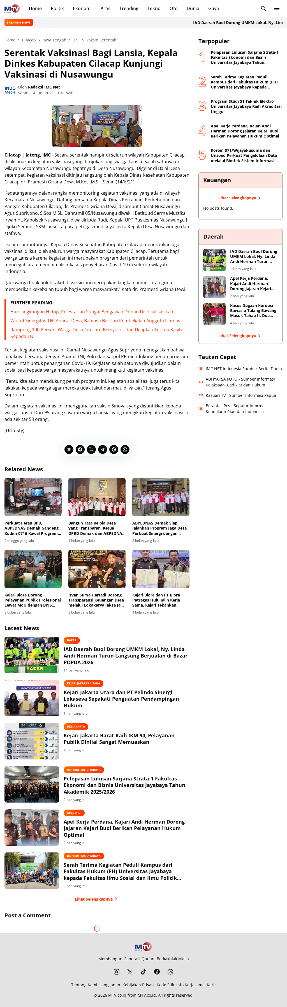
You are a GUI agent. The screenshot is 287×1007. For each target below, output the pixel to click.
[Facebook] (80, 449)
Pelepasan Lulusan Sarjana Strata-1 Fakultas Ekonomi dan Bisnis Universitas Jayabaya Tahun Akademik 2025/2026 (124, 785)
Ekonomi (82, 8)
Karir (211, 984)
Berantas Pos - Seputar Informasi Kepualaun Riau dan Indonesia (237, 408)
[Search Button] (263, 8)
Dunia (193, 8)
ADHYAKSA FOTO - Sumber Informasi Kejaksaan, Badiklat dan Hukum (240, 382)
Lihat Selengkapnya (94, 899)
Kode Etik (165, 984)
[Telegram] (102, 449)
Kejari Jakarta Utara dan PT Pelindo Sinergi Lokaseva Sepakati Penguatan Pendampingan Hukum (121, 699)
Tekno (154, 8)
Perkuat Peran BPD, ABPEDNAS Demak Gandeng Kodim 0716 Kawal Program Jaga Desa (31, 528)
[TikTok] (143, 971)
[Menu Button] (277, 8)
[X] (91, 449)
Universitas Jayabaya (84, 769)
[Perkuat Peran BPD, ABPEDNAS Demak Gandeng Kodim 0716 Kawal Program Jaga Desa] (33, 497)
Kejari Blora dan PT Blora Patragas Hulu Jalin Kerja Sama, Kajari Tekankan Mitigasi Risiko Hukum (156, 600)
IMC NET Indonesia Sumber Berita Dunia (244, 368)
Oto (174, 8)
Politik (57, 8)
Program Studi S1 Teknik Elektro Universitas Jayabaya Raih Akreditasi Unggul (246, 106)
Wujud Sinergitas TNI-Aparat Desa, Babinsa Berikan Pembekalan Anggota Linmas (95, 321)
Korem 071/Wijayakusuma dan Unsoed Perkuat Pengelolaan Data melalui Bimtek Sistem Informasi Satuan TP (244, 155)
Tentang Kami (84, 984)
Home (35, 8)
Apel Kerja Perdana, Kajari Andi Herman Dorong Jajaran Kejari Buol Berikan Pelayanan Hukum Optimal (124, 828)
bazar (72, 640)
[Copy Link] (68, 449)
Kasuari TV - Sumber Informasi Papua (241, 395)
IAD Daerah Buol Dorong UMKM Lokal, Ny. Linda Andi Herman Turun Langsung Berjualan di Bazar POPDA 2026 (126, 656)
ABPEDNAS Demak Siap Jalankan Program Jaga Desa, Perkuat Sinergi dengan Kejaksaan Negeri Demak (160, 528)
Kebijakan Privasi (138, 984)
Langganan (109, 984)
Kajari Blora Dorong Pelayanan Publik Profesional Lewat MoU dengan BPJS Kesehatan (32, 600)
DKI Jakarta (76, 726)
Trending (128, 8)
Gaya (213, 8)
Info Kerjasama (190, 984)
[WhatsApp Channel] (170, 971)
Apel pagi (74, 813)
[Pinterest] (113, 449)
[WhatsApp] (125, 449)
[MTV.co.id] (12, 8)
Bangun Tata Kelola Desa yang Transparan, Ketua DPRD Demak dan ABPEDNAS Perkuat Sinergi (96, 528)
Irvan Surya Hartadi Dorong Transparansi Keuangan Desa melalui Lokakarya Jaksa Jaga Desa (96, 600)
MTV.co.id (117, 995)
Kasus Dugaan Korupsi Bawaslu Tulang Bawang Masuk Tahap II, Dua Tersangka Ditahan (253, 310)
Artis (105, 8)
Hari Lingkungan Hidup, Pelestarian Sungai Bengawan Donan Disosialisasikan (91, 312)
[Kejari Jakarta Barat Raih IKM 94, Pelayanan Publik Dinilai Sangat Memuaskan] (31, 741)
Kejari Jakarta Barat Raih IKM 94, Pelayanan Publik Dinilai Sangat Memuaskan (119, 738)
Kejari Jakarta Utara (83, 683)
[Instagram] (116, 971)
